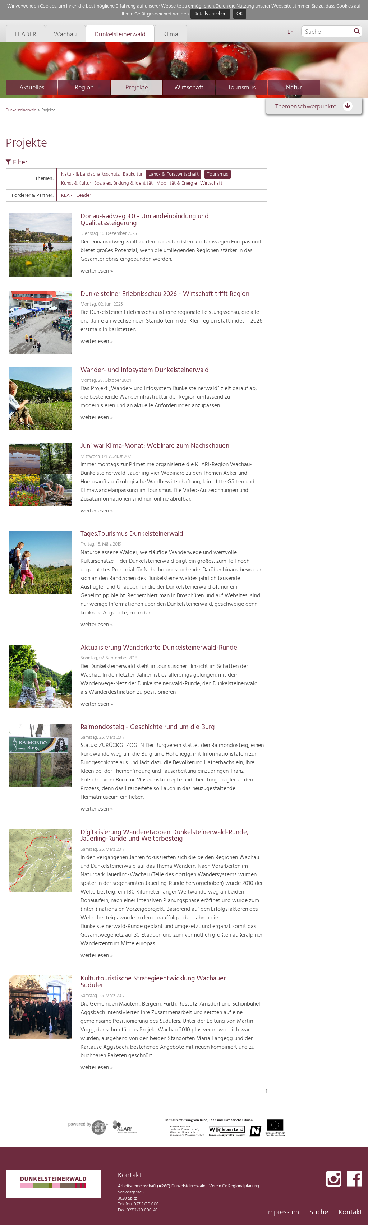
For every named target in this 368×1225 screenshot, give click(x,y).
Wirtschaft (189, 88)
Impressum (282, 1212)
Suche (318, 1212)
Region (84, 88)
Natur (294, 88)
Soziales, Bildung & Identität (123, 183)
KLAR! (67, 195)
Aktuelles (31, 88)
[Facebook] (354, 1179)
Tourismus (242, 88)
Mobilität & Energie (176, 183)
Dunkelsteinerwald (21, 110)
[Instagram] (333, 1179)
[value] (357, 31)
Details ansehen (210, 14)
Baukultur (132, 174)
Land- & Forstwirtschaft (173, 174)
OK (239, 14)
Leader (84, 195)
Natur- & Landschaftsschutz (90, 174)
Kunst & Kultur (76, 183)
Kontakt (350, 1212)
